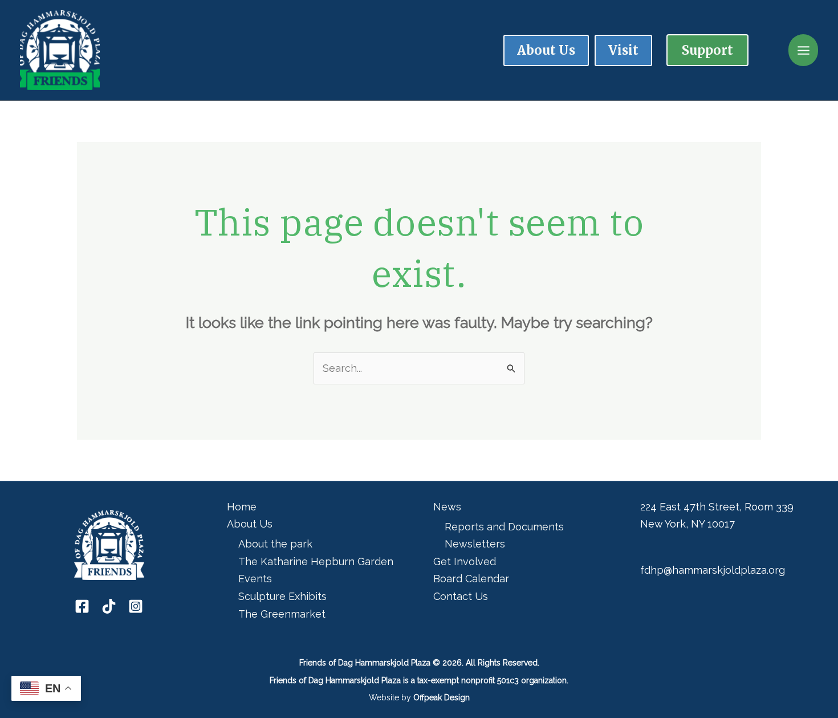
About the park (275, 544)
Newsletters (475, 544)
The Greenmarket (282, 614)
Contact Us (460, 596)
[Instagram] (135, 606)
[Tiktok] (108, 606)
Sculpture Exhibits (282, 596)
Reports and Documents (504, 527)
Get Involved (464, 561)
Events (255, 579)
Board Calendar (471, 579)
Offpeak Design (441, 697)
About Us (249, 524)
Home (242, 507)
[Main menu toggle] (803, 50)
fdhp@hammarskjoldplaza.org (712, 570)
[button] (707, 50)
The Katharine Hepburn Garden (315, 561)
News (447, 507)
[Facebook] (82, 606)
